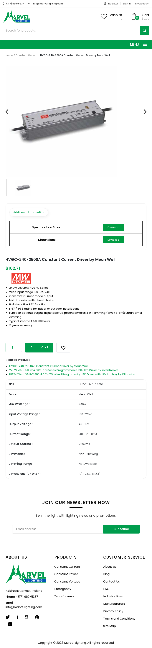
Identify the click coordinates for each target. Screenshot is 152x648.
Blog (106, 574)
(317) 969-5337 (15, 3)
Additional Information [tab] (28, 212)
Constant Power (66, 574)
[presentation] (7, 112)
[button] (63, 347)
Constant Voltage (67, 581)
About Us (109, 567)
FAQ (106, 589)
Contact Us (111, 581)
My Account (142, 3)
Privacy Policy (113, 611)
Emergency (62, 589)
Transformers (64, 596)
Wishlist (116, 15)
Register (113, 3)
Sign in (127, 3)
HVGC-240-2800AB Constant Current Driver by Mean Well (48, 366)
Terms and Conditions (119, 618)
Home (9, 55)
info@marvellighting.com (48, 3)
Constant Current (26, 55)
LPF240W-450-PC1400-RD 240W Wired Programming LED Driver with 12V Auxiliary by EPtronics (72, 374)
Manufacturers (114, 604)
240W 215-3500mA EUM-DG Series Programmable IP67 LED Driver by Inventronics (63, 370)
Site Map (109, 626)
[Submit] (144, 30)
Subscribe (121, 529)
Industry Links (113, 596)
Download (113, 227)
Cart (145, 15)
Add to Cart (39, 347)
